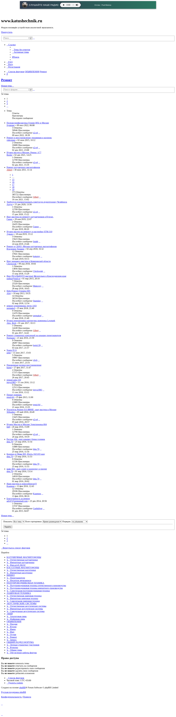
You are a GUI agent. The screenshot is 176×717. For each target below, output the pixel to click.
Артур (10, 204)
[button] (7, 106)
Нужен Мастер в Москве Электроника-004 (27, 424)
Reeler (9, 155)
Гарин (9, 219)
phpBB (22, 687)
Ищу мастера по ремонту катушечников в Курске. (30, 217)
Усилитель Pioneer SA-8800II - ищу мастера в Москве (31, 409)
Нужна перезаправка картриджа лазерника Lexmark (31, 320)
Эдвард (10, 234)
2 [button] (7, 101)
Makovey (37, 286)
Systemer (11, 125)
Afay (9, 293)
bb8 (8, 427)
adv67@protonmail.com (17, 501)
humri (9, 367)
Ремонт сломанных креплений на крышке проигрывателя (34, 335)
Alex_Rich (11, 323)
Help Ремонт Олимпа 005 (18, 291)
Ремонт (6, 80)
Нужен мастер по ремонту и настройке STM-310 (29, 231)
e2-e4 (35, 133)
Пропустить (6, 32)
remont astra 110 (14, 380)
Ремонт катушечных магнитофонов (23, 167)
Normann (11, 338)
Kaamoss (11, 486)
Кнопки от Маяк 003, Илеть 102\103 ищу (26, 454)
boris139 (37, 345)
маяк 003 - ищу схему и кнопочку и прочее (27, 469)
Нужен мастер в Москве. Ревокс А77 (24, 152)
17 (13, 184)
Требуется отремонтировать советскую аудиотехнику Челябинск (37, 202)
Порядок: (67, 521)
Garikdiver (37, 508)
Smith (35, 241)
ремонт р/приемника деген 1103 (22, 306)
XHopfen (11, 412)
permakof (11, 308)
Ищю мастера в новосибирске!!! (22, 484)
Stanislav (37, 301)
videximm (11, 140)
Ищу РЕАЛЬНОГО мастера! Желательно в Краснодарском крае (36, 276)
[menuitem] (21, 49)
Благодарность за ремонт (18, 498)
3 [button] (7, 103)
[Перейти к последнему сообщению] (39, 133)
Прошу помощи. (14, 395)
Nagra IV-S (12, 350)
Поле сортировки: (33, 521)
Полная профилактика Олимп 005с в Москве (28, 123)
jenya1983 (11, 382)
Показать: (8, 521)
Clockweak (11, 264)
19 (13, 189)
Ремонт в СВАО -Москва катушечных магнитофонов (32, 246)
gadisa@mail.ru (13, 278)
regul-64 (10, 397)
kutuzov (36, 256)
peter (9, 353)
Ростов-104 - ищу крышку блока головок (26, 439)
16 (13, 182)
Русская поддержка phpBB (13, 692)
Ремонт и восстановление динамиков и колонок (29, 138)
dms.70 (10, 442)
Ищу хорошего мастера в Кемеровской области (29, 261)
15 (13, 180)
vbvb (35, 360)
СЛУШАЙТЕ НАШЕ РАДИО (44, 5)
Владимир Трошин (15, 249)
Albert (9, 170)
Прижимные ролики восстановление (24, 365)
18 (13, 187)
